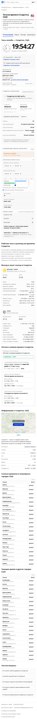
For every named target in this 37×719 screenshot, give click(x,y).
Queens (4, 563)
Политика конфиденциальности (23, 707)
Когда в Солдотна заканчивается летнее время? (16, 688)
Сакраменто (6, 634)
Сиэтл (4, 642)
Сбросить (23, 116)
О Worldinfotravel (18, 704)
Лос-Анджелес (6, 509)
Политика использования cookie (10, 714)
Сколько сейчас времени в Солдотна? (16, 671)
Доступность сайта (7, 707)
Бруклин (5, 489)
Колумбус (5, 505)
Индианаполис (7, 501)
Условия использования (8, 711)
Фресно (4, 650)
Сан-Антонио (6, 526)
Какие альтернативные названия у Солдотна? (18, 695)
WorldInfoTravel (6, 7)
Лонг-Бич (5, 613)
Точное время (8, 35)
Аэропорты (31, 35)
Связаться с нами (6, 704)
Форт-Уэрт (5, 547)
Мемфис (5, 625)
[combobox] (18, 2)
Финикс (4, 542)
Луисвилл (5, 617)
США (26, 7)
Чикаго (4, 555)
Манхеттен (5, 514)
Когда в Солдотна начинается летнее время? (18, 682)
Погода (23, 35)
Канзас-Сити (6, 601)
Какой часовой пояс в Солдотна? (14, 676)
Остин (4, 522)
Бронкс (4, 485)
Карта (17, 35)
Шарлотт (5, 559)
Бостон (4, 584)
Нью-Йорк (5, 518)
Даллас (4, 493)
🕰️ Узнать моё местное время (19, 80)
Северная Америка (18, 7)
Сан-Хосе (5, 534)
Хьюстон (5, 551)
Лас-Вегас (5, 609)
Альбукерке (6, 580)
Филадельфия (6, 538)
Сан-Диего (5, 530)
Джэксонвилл (6, 497)
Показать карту (18, 424)
